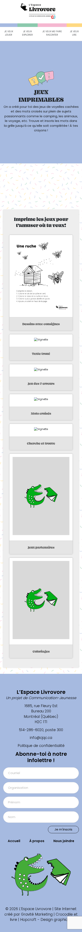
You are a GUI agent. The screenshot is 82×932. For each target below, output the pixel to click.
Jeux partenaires (41, 547)
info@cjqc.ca (41, 737)
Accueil (14, 841)
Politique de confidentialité (41, 745)
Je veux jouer (8, 33)
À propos (36, 841)
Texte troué (41, 354)
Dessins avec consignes (41, 324)
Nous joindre (63, 841)
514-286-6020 (31, 729)
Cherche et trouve (41, 443)
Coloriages (41, 651)
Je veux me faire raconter (52, 33)
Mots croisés (41, 413)
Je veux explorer (27, 33)
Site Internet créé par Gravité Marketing (40, 911)
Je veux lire (74, 33)
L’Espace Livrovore (41, 692)
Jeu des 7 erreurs (41, 384)
